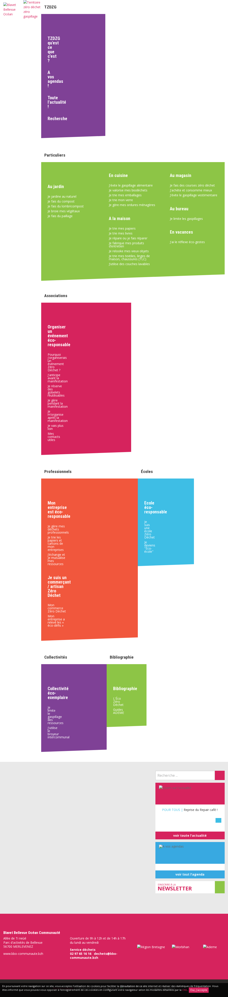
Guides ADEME (115, 711)
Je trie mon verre (121, 200)
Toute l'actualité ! (53, 102)
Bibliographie (122, 657)
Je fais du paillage (60, 216)
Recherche (53, 118)
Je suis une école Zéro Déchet (148, 529)
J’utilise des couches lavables (129, 264)
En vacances (181, 232)
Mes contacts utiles (54, 436)
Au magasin (180, 175)
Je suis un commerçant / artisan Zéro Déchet (59, 586)
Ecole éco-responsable (148, 507)
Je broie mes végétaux (64, 211)
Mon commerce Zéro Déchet (57, 608)
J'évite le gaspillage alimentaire (131, 185)
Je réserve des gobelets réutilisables (56, 390)
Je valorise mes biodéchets (128, 190)
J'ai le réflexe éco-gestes (187, 242)
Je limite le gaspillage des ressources (54, 715)
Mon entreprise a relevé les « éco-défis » (56, 621)
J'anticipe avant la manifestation (58, 378)
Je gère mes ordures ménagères (132, 205)
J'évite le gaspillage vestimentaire (193, 195)
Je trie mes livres (120, 233)
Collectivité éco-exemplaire (54, 693)
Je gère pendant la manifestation (58, 403)
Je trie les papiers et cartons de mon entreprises (56, 543)
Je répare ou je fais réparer (128, 238)
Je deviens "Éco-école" (148, 547)
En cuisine (118, 175)
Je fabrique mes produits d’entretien (126, 244)
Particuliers (54, 155)
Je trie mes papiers (122, 228)
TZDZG (50, 7)
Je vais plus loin (55, 427)
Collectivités (55, 657)
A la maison (119, 218)
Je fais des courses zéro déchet (192, 185)
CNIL (184, 989)
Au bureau (179, 208)
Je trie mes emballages (125, 195)
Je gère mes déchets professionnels (58, 529)
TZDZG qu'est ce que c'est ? (53, 49)
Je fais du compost (61, 201)
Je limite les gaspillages (186, 218)
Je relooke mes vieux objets (129, 251)
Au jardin (56, 186)
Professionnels (57, 471)
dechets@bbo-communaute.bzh (93, 955)
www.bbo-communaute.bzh (23, 953)
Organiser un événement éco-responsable (58, 335)
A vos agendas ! (53, 79)
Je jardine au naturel (62, 196)
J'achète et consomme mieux (191, 190)
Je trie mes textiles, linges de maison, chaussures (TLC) (129, 257)
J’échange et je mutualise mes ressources (56, 559)
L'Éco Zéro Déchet (115, 701)
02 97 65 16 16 (80, 953)
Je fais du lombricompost (66, 206)
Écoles (147, 471)
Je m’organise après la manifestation (58, 416)
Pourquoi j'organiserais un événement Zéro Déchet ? (57, 362)
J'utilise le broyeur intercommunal (54, 732)
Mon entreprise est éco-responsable (59, 509)
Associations (55, 295)
